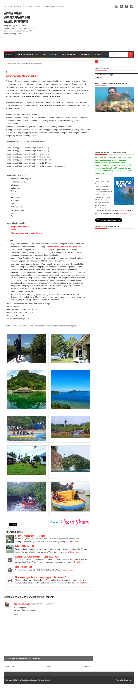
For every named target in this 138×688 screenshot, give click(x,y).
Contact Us (18, 6)
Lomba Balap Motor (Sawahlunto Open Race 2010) (37, 556)
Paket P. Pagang (49, 54)
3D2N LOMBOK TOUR (23, 567)
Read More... (75, 541)
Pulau (38, 6)
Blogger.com (128, 680)
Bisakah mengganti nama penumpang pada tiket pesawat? (40, 577)
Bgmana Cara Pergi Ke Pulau (53, 6)
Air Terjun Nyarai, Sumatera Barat (30, 536)
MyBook (98, 54)
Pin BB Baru (29, 6)
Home (10, 54)
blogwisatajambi (22, 604)
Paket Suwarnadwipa (26, 54)
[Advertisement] (86, 30)
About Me (8, 6)
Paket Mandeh (68, 54)
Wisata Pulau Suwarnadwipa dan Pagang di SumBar (17, 17)
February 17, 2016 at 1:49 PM (43, 604)
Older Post (87, 666)
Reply (16, 614)
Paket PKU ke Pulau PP (24, 546)
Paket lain (84, 54)
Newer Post (10, 666)
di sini (125, 213)
